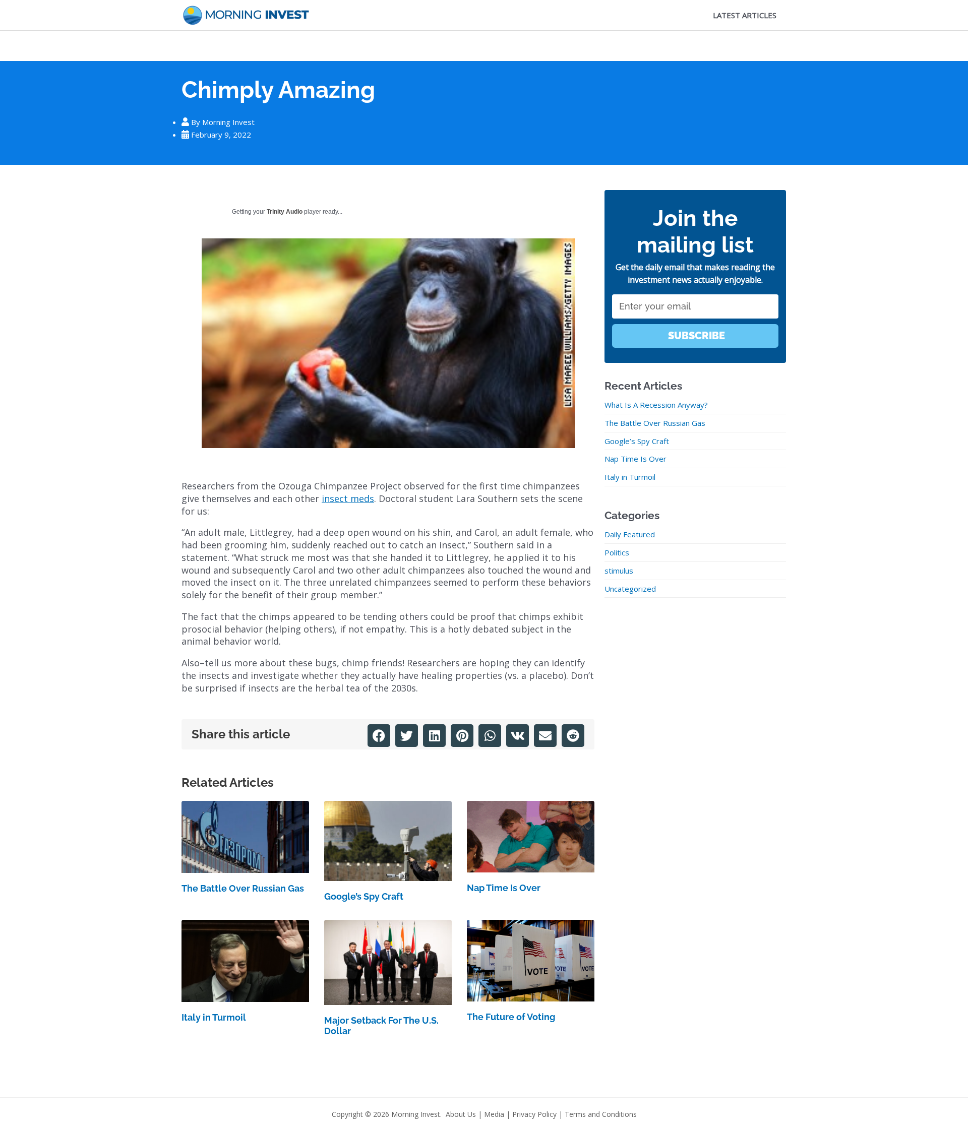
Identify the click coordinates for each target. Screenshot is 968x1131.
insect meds (348, 498)
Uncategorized (630, 589)
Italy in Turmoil (214, 1017)
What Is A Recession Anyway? (656, 405)
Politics (616, 552)
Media (494, 1114)
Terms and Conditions (601, 1114)
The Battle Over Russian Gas (243, 888)
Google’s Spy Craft (363, 896)
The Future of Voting (511, 1017)
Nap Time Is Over (503, 888)
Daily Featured (629, 534)
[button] (379, 735)
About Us (461, 1114)
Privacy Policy (534, 1114)
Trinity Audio (284, 211)
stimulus (618, 571)
